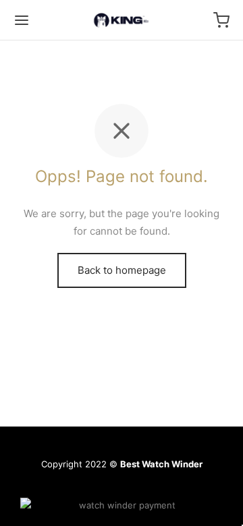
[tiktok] (169, 483)
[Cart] (221, 20)
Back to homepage (122, 270)
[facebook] (137, 483)
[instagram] (73, 483)
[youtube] (105, 483)
